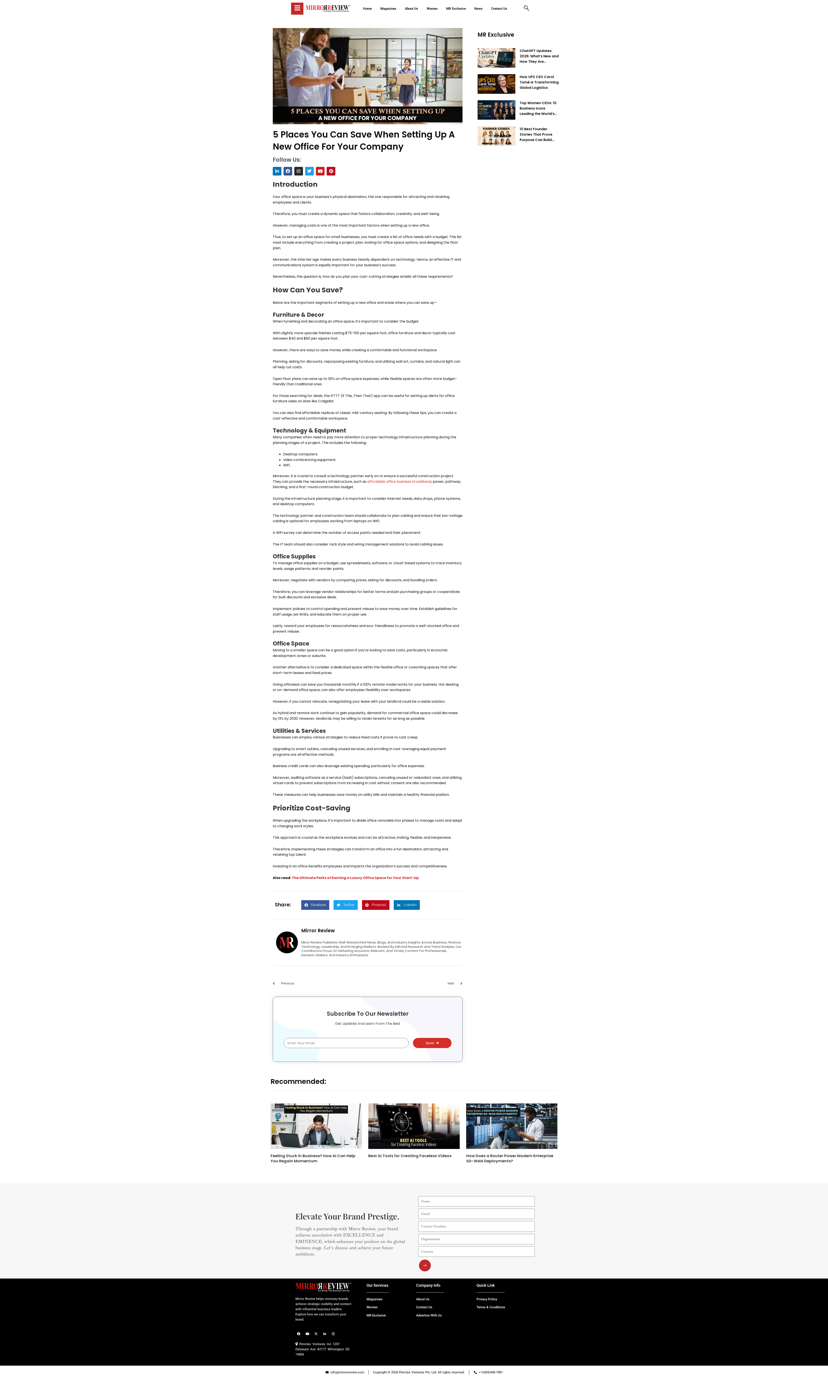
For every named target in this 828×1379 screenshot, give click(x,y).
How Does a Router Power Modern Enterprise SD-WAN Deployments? (509, 1158)
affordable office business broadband (399, 481)
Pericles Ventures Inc (314, 1344)
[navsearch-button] (526, 8)
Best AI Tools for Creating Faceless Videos (410, 1155)
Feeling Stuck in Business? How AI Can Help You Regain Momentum (313, 1158)
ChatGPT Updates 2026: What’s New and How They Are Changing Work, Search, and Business (539, 56)
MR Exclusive (496, 35)
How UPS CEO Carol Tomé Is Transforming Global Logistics (539, 82)
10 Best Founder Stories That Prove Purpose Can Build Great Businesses (536, 134)
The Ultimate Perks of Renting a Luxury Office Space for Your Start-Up (355, 877)
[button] (315, 905)
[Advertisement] (510, 214)
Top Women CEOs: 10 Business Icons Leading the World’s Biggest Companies (538, 108)
